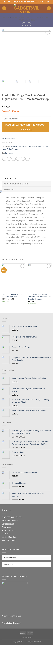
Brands (46, 17)
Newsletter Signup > (11, 623)
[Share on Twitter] (13, 159)
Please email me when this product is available (25, 127)
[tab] (26, 178)
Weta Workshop (28, 20)
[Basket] (49, 8)
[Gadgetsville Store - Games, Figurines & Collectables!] (26, 8)
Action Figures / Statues (25, 17)
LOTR (42, 146)
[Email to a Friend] (18, 159)
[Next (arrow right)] (46, 322)
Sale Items (9, 153)
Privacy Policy (26, 638)
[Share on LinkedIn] (27, 159)
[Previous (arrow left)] (4, 322)
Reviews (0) (9, 189)
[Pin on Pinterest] (23, 159)
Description (10, 178)
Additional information (16, 184)
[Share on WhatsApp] (4, 159)
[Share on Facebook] (9, 159)
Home (6, 17)
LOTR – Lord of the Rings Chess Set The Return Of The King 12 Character (39, 296)
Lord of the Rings (34, 146)
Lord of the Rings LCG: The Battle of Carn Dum (12, 295)
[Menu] (4, 8)
